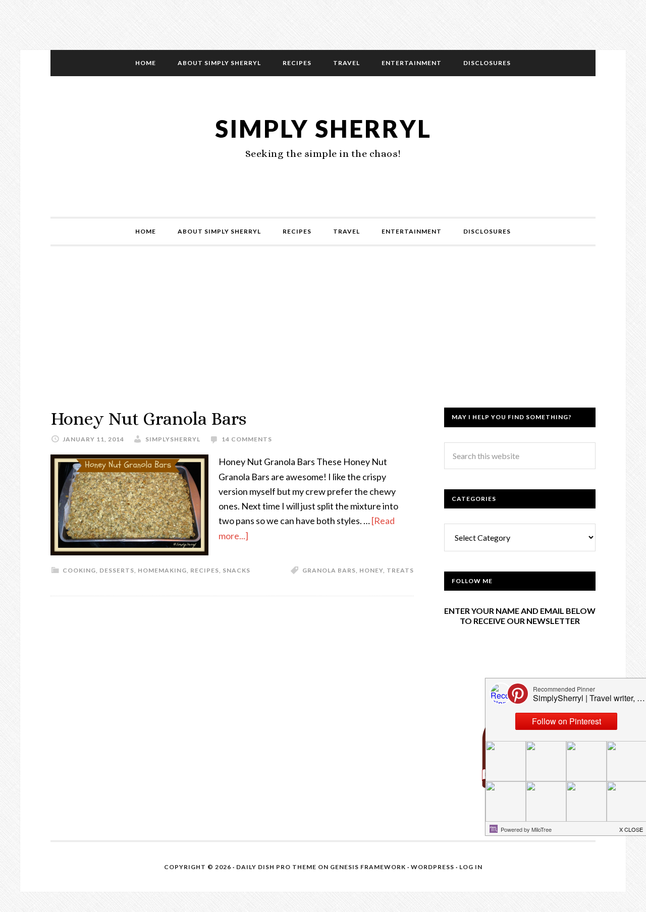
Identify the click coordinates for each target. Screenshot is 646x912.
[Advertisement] (323, 337)
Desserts (116, 570)
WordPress (432, 867)
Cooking (79, 570)
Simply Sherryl (323, 128)
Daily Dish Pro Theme (276, 867)
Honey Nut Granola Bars (148, 418)
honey (371, 570)
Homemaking (162, 570)
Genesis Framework (368, 867)
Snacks (236, 570)
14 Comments (247, 439)
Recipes (204, 570)
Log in (470, 867)
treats (400, 570)
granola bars (329, 570)
